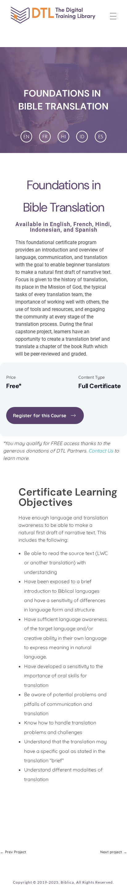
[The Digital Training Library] (53, 15)
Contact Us (100, 451)
